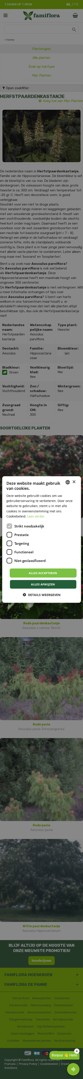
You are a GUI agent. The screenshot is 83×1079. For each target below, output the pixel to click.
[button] (41, 594)
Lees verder (35, 516)
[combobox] (68, 482)
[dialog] (41, 539)
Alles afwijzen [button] (43, 584)
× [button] (73, 482)
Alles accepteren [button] (43, 573)
